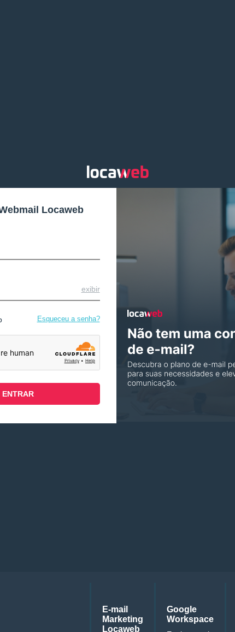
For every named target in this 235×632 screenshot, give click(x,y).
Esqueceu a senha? (68, 319)
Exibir (90, 289)
